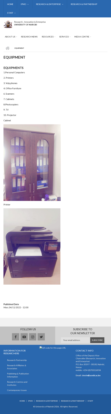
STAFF (10, 13)
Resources (48, 36)
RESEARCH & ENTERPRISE (48, 4)
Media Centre (81, 36)
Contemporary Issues (17, 390)
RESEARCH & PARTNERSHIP (84, 4)
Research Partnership (17, 360)
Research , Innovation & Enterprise (30, 22)
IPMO (23, 4)
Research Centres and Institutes (17, 383)
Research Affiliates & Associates (16, 367)
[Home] (7, 23)
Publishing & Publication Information (18, 375)
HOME (10, 4)
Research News (29, 36)
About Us (10, 36)
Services (64, 36)
